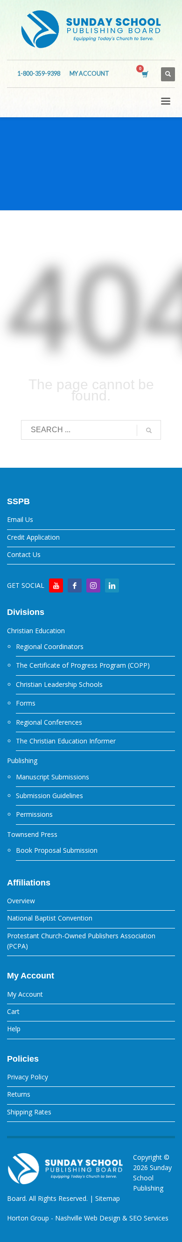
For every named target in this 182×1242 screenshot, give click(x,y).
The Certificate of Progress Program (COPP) (83, 665)
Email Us (20, 519)
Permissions (34, 814)
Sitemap (107, 1198)
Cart (13, 1011)
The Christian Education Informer (66, 740)
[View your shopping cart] (144, 74)
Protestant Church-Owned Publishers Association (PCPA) (81, 940)
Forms (25, 703)
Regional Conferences (49, 722)
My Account (25, 994)
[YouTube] (56, 585)
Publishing (22, 760)
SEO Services (148, 1217)
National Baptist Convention (49, 918)
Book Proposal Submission (57, 850)
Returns (18, 1094)
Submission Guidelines (49, 795)
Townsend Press (32, 834)
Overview (21, 900)
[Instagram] (93, 585)
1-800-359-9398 (38, 73)
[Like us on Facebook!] (75, 585)
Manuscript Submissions (52, 776)
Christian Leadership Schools (59, 684)
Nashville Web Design (87, 1217)
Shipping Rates (29, 1111)
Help (14, 1028)
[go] (149, 430)
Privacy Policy (27, 1076)
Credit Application (33, 537)
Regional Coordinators (50, 646)
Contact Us (24, 554)
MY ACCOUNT (89, 73)
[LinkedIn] (112, 585)
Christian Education (36, 630)
